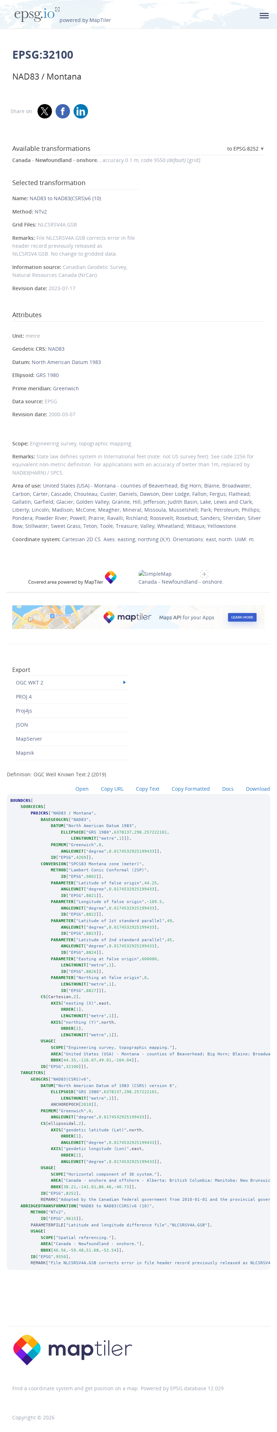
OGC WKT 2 (29, 682)
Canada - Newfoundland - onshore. (181, 581)
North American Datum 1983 (66, 362)
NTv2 (41, 211)
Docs (228, 788)
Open (82, 788)
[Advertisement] (138, 1308)
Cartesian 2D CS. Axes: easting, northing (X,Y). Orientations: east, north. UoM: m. (158, 539)
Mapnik (25, 752)
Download (258, 788)
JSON (22, 724)
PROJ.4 (24, 696)
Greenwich (66, 388)
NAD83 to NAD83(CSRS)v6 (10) (65, 198)
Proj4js (24, 710)
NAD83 (56, 348)
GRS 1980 (47, 375)
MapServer (29, 738)
